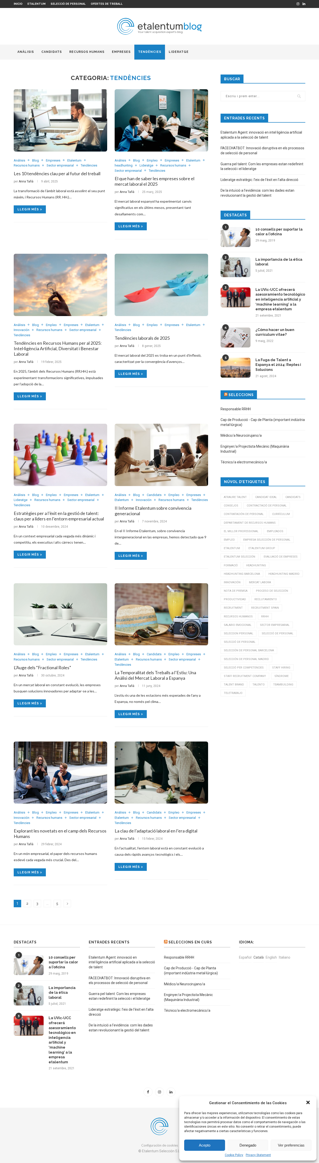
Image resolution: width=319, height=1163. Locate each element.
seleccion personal (238, 633)
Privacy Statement (258, 1155)
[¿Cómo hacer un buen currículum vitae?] (235, 337)
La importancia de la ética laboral (278, 261)
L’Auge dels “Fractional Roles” (42, 667)
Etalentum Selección (239, 556)
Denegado (247, 1145)
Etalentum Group (261, 548)
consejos (231, 505)
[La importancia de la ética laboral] (235, 267)
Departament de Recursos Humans (250, 522)
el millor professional (241, 531)
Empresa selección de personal (266, 539)
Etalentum (36, 3)
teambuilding (283, 684)
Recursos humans (86, 52)
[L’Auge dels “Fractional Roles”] (60, 614)
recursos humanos (238, 616)
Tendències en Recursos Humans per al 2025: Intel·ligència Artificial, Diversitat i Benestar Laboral (58, 348)
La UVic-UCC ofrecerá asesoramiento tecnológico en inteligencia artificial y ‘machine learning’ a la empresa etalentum (280, 299)
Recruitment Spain (265, 607)
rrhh (265, 616)
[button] (309, 1103)
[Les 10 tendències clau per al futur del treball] (60, 120)
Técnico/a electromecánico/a (244, 462)
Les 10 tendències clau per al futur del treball (57, 173)
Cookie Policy (234, 1155)
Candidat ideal (266, 497)
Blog (35, 160)
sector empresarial (275, 625)
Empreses (121, 52)
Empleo (152, 160)
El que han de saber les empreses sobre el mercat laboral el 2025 (154, 181)
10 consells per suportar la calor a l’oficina (279, 231)
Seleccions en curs (190, 942)
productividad (235, 599)
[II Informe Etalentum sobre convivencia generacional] (161, 455)
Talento (258, 684)
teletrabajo (233, 693)
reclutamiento (265, 599)
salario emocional (237, 625)
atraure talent (235, 497)
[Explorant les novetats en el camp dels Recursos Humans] (60, 773)
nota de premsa (235, 590)
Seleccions (241, 395)
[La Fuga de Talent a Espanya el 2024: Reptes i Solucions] (235, 368)
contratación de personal (244, 514)
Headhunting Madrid (284, 574)
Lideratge (179, 52)
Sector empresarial (60, 165)
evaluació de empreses (281, 556)
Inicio (18, 3)
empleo (229, 539)
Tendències (149, 52)
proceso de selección (272, 590)
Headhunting (256, 565)
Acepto (204, 1145)
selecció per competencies (244, 667)
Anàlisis (25, 52)
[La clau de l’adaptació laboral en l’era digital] (161, 773)
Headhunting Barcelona (242, 574)
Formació (231, 565)
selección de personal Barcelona (249, 650)
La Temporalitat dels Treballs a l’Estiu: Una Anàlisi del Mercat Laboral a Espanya (155, 675)
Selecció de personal (68, 3)
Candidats (51, 52)
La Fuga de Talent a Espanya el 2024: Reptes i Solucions (278, 365)
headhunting (124, 165)
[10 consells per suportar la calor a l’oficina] (235, 237)
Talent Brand (234, 684)
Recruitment (233, 607)
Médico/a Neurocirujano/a (241, 435)
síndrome (281, 676)
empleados (275, 531)
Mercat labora (260, 582)
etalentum (232, 548)
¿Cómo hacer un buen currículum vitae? (274, 332)
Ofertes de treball (107, 3)
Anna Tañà (26, 181)
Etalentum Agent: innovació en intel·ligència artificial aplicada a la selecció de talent (122, 962)
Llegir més (28, 209)
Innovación (21, 330)
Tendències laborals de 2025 (142, 338)
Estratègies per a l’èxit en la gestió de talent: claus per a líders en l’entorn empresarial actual (59, 515)
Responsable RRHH (236, 409)
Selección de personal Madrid (246, 659)
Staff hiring (281, 667)
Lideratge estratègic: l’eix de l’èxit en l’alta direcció (259, 180)
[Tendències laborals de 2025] (161, 285)
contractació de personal (267, 505)
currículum (281, 514)
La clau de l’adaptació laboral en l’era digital (156, 830)
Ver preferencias (291, 1145)
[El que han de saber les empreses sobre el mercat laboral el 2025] (161, 120)
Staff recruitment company (245, 676)
